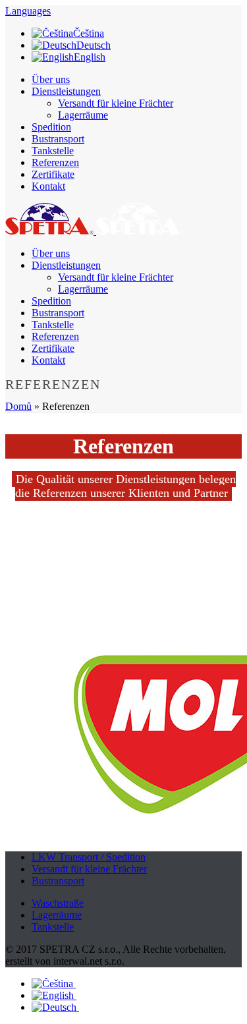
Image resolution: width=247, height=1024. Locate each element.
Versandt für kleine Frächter (115, 103)
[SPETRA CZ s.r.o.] (94, 231)
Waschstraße (58, 903)
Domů (18, 406)
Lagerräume (83, 115)
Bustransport (58, 138)
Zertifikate (53, 174)
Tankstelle (53, 150)
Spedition (51, 126)
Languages (28, 10)
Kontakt (48, 186)
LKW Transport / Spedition (89, 857)
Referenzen (55, 162)
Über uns (51, 79)
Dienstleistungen (66, 91)
